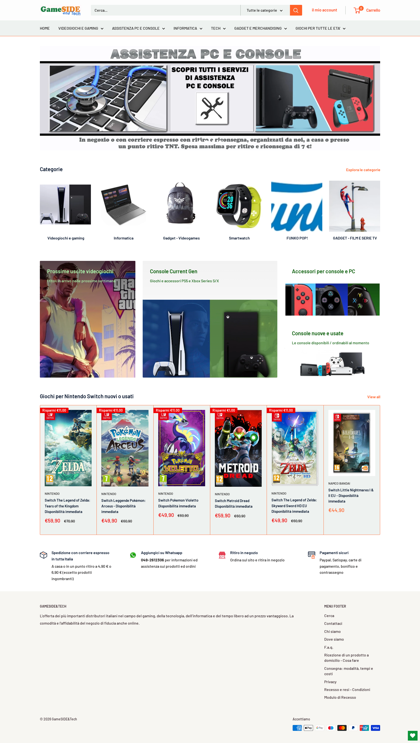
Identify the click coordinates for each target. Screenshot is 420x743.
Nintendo (52, 494)
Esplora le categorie (363, 169)
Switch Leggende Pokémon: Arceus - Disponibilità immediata (123, 506)
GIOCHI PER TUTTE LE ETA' (318, 28)
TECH (215, 28)
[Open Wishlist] (413, 736)
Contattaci (333, 623)
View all (374, 396)
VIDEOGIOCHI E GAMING (78, 28)
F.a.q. (328, 647)
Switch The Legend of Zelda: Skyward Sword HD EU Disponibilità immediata (294, 506)
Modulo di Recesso (340, 697)
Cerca (329, 615)
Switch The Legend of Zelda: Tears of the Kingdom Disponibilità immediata (67, 506)
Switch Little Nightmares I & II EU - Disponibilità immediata (351, 496)
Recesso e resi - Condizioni (347, 689)
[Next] (380, 208)
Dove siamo (334, 639)
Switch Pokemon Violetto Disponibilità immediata (178, 503)
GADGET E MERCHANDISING (258, 28)
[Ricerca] (296, 10)
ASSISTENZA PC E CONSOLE (136, 28)
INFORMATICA (185, 28)
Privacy (330, 681)
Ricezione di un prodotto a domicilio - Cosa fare (346, 658)
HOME (45, 28)
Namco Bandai (339, 483)
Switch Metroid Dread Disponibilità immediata (234, 504)
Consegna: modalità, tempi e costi (348, 671)
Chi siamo (332, 631)
